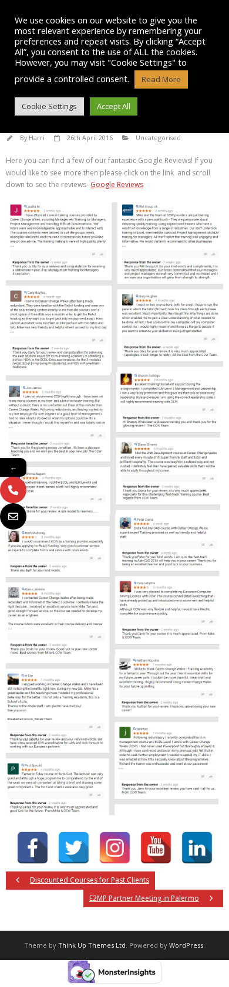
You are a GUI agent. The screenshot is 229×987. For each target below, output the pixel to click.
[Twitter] (74, 848)
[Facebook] (32, 848)
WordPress (186, 945)
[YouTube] (156, 848)
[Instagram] (115, 848)
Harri (37, 137)
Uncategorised (158, 137)
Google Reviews (116, 184)
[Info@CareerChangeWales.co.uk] (13, 516)
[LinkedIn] (197, 848)
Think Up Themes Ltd (92, 945)
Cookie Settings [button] (49, 106)
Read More (161, 79)
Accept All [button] (113, 106)
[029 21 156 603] (13, 490)
